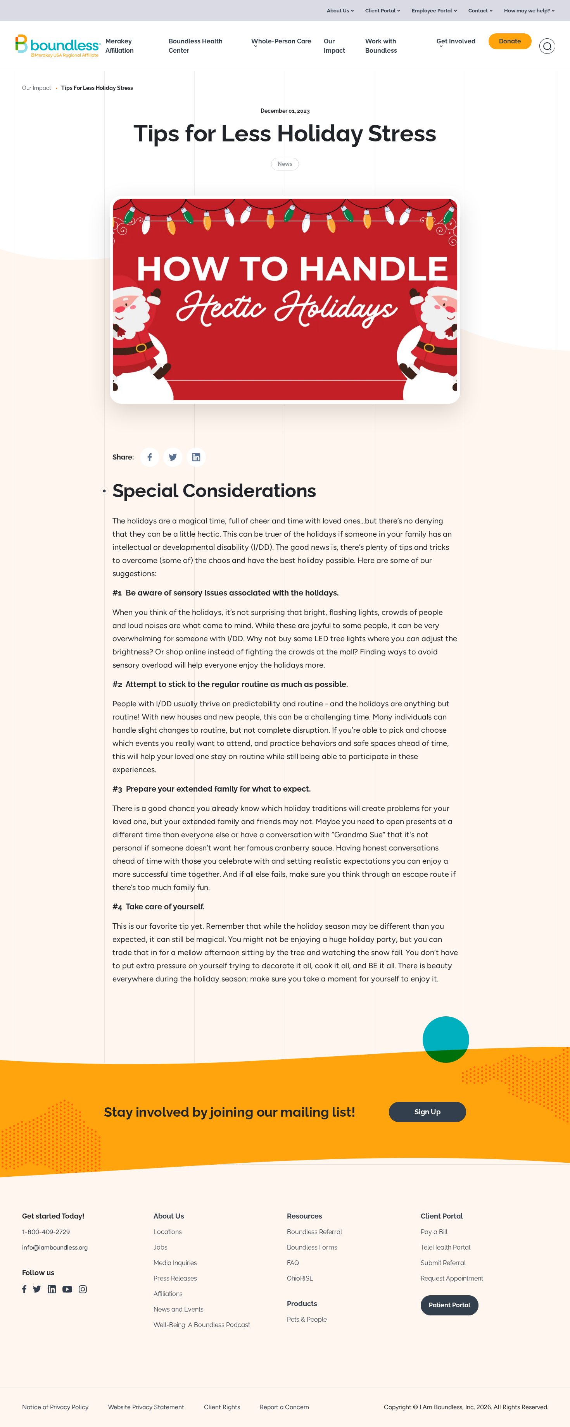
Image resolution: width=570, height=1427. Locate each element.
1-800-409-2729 (46, 1232)
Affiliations (168, 1294)
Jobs (161, 1247)
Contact (478, 11)
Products (302, 1304)
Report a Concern (284, 1407)
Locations (168, 1232)
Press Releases (175, 1278)
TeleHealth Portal (445, 1247)
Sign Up (427, 1112)
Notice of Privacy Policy (55, 1407)
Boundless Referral (314, 1232)
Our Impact (36, 88)
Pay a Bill (434, 1232)
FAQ (293, 1263)
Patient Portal (449, 1305)
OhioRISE (300, 1278)
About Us (338, 11)
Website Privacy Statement (146, 1407)
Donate (510, 41)
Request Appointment (452, 1278)
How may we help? (527, 11)
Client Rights (222, 1407)
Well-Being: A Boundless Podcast (202, 1325)
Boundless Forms (312, 1247)
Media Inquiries (175, 1263)
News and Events (179, 1309)
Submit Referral (443, 1263)
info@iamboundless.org (55, 1247)
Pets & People (307, 1319)
